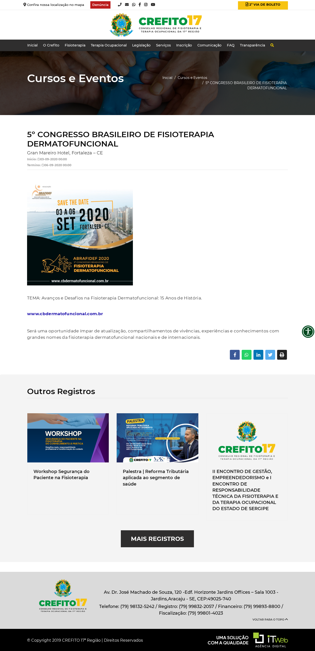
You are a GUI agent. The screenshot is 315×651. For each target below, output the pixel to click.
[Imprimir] (282, 355)
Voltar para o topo (268, 619)
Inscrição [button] (184, 45)
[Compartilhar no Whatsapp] (247, 355)
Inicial (32, 45)
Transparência (252, 45)
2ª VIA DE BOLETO (263, 5)
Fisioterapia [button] (75, 45)
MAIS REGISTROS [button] (157, 538)
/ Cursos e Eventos (190, 77)
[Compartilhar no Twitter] (270, 355)
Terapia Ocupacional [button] (109, 45)
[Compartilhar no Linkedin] (258, 355)
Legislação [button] (141, 45)
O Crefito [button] (51, 45)
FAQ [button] (231, 45)
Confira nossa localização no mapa (55, 5)
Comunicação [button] (209, 45)
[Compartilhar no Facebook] (235, 355)
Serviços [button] (163, 45)
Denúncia (100, 5)
